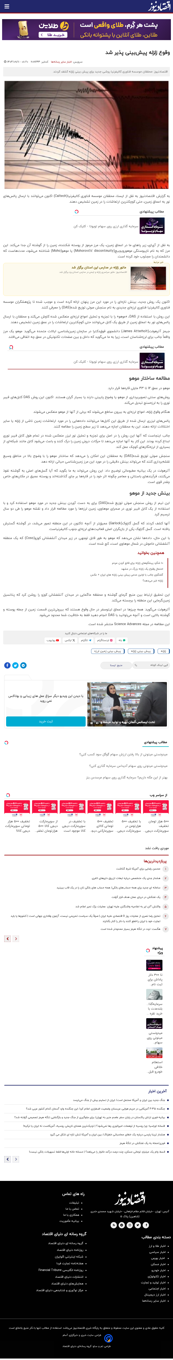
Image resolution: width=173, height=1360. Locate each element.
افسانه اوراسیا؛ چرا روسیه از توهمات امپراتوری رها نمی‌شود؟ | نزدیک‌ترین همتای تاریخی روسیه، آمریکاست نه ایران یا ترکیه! (94, 1126)
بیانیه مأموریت (69, 1221)
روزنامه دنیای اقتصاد (70, 1250)
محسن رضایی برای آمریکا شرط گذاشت (138, 869)
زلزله (163, 651)
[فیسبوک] (7, 665)
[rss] (114, 1225)
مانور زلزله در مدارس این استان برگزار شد (99, 267)
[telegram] (121, 1225)
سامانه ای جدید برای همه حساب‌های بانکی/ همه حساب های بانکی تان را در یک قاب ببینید (108, 888)
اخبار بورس (158, 1258)
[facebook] (146, 1225)
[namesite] (159, 6)
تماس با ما (72, 1209)
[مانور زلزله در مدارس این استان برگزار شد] (148, 278)
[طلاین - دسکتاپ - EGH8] (86, 29)
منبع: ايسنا (116, 665)
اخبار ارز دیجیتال (155, 1295)
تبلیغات (74, 1203)
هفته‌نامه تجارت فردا (70, 1264)
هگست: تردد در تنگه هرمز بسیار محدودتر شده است (130, 929)
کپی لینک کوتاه (159, 665)
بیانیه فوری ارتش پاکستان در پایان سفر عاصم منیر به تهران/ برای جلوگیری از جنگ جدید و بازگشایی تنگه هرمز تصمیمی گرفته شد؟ (89, 1117)
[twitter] (138, 1225)
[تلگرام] (23, 665)
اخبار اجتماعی (157, 1289)
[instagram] (130, 1225)
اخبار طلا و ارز (157, 1246)
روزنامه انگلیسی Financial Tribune (61, 1270)
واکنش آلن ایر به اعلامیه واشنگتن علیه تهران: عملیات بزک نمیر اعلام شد (118, 907)
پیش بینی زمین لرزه (107, 651)
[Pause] (91, 723)
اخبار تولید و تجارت (153, 1283)
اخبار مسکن (158, 1264)
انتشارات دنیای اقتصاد (69, 1277)
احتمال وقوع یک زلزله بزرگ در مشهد (142, 569)
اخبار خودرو (158, 1270)
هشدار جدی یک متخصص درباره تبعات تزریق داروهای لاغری (126, 878)
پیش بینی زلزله (141, 651)
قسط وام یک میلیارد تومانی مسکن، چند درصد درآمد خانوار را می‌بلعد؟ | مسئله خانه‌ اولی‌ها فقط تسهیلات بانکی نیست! (97, 1152)
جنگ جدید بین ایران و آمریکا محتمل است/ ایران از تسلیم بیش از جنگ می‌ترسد (119, 1100)
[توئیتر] (15, 665)
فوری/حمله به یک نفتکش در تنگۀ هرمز (142, 1143)
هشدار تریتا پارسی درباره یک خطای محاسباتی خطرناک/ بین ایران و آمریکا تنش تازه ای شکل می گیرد (107, 1135)
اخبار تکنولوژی (157, 1277)
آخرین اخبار (157, 1091)
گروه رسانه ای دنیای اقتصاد (65, 1243)
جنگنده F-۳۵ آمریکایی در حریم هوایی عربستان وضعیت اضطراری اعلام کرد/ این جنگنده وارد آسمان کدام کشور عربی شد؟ (95, 1109)
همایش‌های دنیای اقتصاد (67, 1284)
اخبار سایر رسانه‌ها (61, 62)
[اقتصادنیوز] (130, 1198)
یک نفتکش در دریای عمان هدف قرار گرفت (136, 897)
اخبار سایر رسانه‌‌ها (154, 1301)
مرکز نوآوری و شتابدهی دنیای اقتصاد (59, 1290)
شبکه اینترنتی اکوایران (69, 1257)
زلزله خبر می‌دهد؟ (153, 581)
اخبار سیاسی (157, 1252)
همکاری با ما (71, 1215)
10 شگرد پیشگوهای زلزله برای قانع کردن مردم (137, 563)
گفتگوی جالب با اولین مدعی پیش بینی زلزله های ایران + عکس (126, 575)
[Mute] (97, 723)
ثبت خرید (46, 721)
